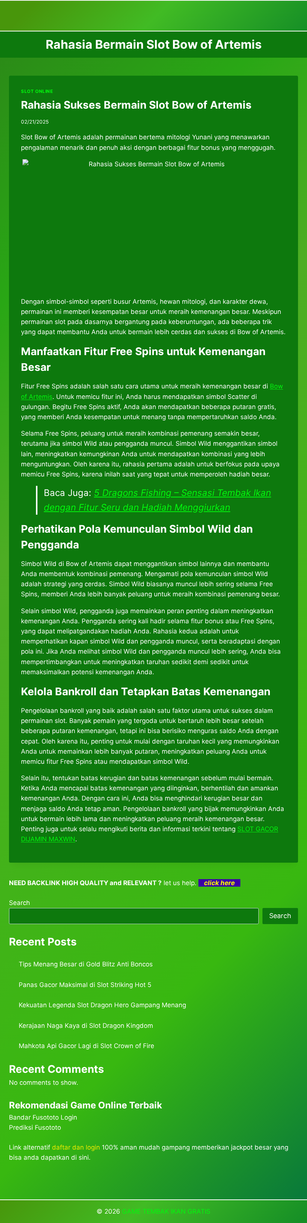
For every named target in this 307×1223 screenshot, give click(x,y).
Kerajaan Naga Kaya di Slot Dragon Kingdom (86, 1025)
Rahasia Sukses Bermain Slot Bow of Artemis (136, 105)
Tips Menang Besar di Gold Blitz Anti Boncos (86, 964)
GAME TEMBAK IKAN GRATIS (166, 1211)
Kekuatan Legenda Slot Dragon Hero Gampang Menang (102, 1005)
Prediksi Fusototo (35, 1127)
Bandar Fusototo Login (43, 1117)
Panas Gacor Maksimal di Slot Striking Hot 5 (85, 985)
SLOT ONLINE (37, 91)
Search (19, 902)
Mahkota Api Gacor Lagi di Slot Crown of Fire (86, 1046)
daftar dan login (76, 1147)
